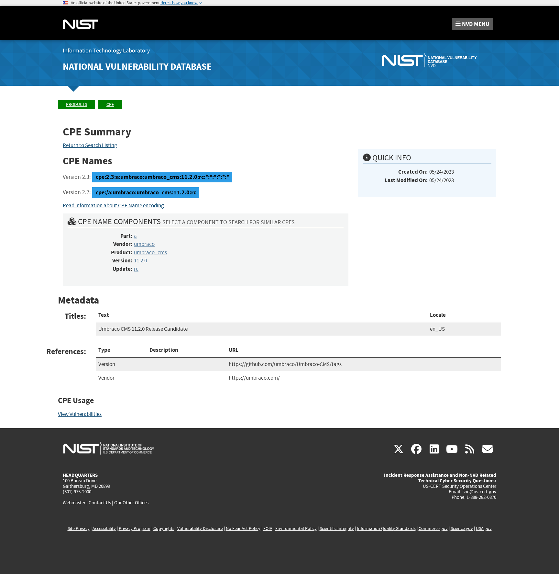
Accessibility (104, 528)
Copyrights (163, 528)
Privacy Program (134, 528)
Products (76, 104)
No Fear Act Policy (243, 528)
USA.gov (484, 528)
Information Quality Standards (386, 528)
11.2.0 (140, 260)
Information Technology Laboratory (106, 50)
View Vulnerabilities (80, 414)
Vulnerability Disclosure (200, 528)
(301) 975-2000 (77, 491)
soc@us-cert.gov (479, 491)
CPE (110, 104)
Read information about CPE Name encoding (113, 205)
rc (136, 269)
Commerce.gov (433, 528)
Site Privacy (79, 528)
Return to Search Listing (90, 145)
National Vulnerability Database (137, 67)
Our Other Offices (131, 503)
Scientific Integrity (337, 528)
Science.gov (462, 528)
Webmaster (74, 502)
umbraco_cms (150, 252)
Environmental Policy (296, 528)
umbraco (144, 244)
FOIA (267, 528)
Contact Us (100, 502)
